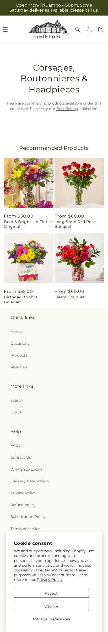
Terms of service (25, 528)
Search (16, 400)
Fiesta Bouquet (70, 297)
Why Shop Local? (26, 469)
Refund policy (23, 504)
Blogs (15, 412)
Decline (51, 606)
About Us (19, 367)
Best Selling (67, 108)
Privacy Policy (50, 579)
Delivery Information (29, 481)
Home (16, 331)
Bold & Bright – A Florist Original (28, 224)
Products (18, 355)
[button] (77, 29)
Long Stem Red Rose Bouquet (75, 224)
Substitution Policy (28, 516)
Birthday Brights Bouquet (20, 299)
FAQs (15, 445)
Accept (51, 593)
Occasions (19, 343)
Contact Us (20, 457)
